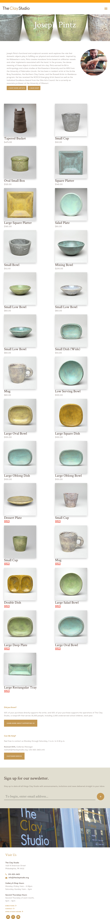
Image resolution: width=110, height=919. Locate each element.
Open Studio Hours (13, 911)
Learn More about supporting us (21, 723)
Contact (9, 908)
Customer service (14, 756)
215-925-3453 (14, 874)
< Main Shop (34, 88)
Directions (10, 905)
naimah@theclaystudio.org (16, 749)
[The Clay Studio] (15, 8)
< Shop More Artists (16, 88)
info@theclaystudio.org (19, 877)
